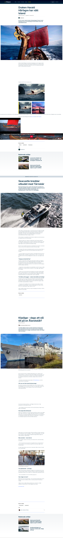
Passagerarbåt (21, 505)
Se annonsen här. (21, 486)
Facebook (39, 116)
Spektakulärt (26, 505)
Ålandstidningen (36, 380)
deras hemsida (33, 116)
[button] (44, 92)
